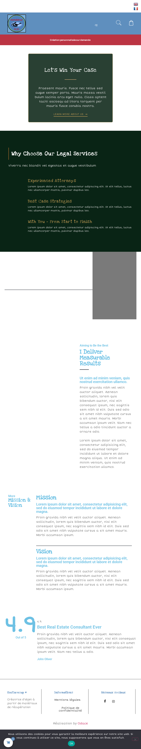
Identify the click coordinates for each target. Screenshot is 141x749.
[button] (118, 23)
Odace (83, 723)
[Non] (135, 739)
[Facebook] (105, 701)
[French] (136, 8)
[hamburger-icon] (96, 25)
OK (71, 743)
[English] (136, 4)
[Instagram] (113, 701)
